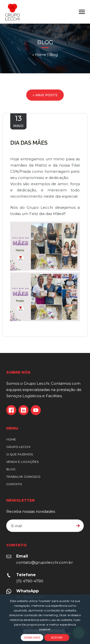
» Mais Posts (45, 95)
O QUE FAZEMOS (19, 454)
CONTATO (14, 484)
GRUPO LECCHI (18, 447)
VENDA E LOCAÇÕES (22, 462)
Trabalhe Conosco (23, 476)
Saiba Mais (32, 637)
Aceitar (56, 637)
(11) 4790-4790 (29, 581)
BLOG (11, 469)
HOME (11, 439)
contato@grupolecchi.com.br (44, 562)
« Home (39, 54)
